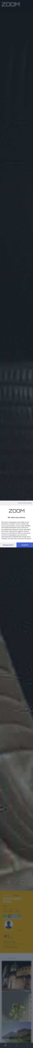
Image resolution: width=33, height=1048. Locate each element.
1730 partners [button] (13, 522)
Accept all (25, 545)
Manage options (8, 545)
